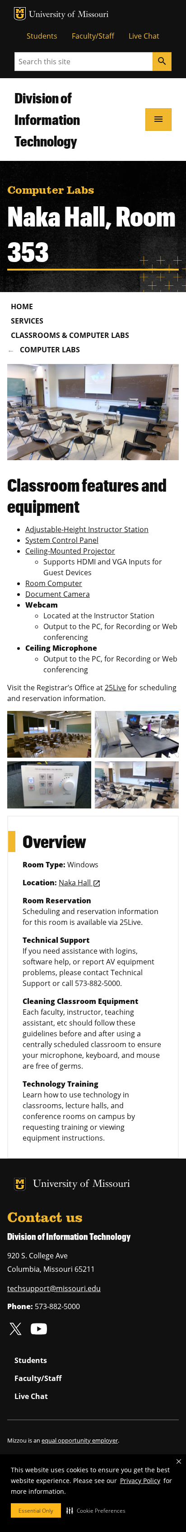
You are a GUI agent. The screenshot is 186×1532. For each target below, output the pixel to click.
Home (22, 306)
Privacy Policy (140, 1480)
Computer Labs (50, 350)
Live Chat (144, 36)
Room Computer (53, 583)
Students (42, 36)
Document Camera (57, 594)
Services (27, 321)
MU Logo (20, 13)
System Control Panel (61, 540)
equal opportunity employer (80, 1440)
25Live (115, 688)
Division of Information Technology (47, 119)
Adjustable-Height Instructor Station (87, 529)
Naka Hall (76, 883)
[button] (96, 1510)
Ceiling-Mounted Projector (70, 551)
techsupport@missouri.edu (54, 1288)
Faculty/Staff (93, 36)
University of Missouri (69, 15)
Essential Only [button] (36, 1510)
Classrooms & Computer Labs (70, 335)
